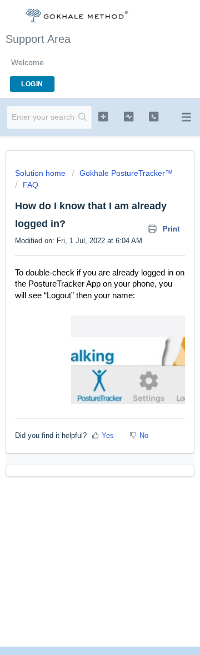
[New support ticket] (103, 116)
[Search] (82, 117)
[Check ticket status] (129, 116)
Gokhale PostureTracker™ (126, 173)
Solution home (41, 173)
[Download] (79, 321)
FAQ (30, 184)
